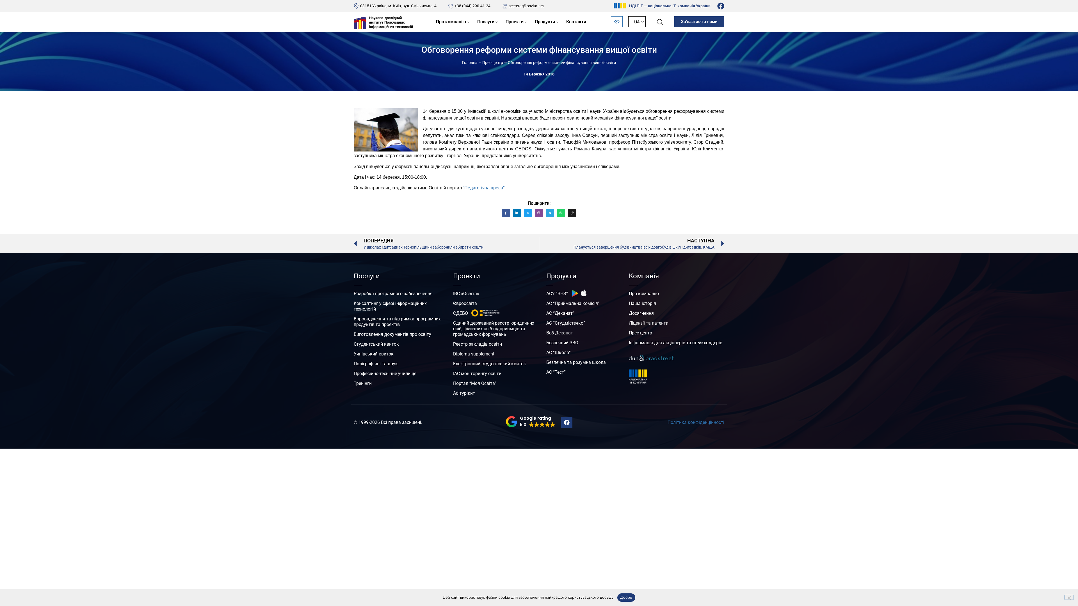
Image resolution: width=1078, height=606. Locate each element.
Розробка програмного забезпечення (393, 293)
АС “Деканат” (560, 313)
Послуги (485, 21)
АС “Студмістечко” (565, 323)
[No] (1069, 597)
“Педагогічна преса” (483, 187)
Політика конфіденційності (696, 422)
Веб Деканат (559, 333)
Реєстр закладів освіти (477, 344)
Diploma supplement (473, 354)
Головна (470, 62)
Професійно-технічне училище (385, 373)
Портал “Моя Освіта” (475, 383)
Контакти (576, 21)
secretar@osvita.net (526, 6)
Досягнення (641, 313)
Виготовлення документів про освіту (392, 334)
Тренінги (363, 383)
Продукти (545, 21)
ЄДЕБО (460, 313)
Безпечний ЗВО (562, 342)
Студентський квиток (376, 344)
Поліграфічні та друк (376, 363)
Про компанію (451, 21)
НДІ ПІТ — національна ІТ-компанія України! (670, 6)
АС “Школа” (558, 352)
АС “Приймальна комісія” (573, 303)
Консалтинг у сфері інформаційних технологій (390, 306)
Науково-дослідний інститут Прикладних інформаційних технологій (391, 22)
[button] (531, 421)
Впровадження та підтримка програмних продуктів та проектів (397, 321)
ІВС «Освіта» (466, 293)
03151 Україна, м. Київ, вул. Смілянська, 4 (398, 6)
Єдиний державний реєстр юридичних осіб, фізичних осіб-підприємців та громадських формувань (493, 328)
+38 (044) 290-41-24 (472, 6)
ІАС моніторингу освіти (477, 373)
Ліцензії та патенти (648, 323)
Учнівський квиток (374, 354)
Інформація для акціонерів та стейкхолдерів (675, 342)
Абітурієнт (464, 393)
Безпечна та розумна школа (576, 362)
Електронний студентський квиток (489, 363)
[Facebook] (720, 6)
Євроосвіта (465, 303)
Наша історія (642, 303)
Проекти (515, 21)
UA (637, 21)
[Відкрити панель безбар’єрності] (617, 21)
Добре (626, 597)
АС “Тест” (556, 372)
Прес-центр (492, 62)
